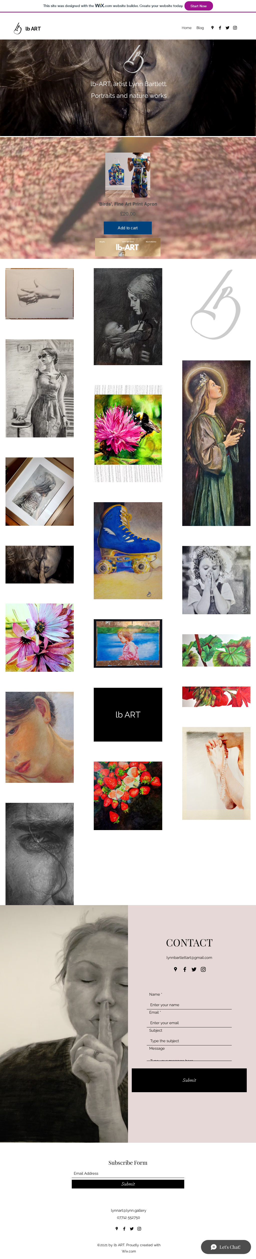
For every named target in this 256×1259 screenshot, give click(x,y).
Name (154, 994)
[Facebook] (220, 27)
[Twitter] (227, 27)
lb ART (33, 29)
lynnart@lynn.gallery (128, 1210)
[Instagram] (235, 27)
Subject (155, 1030)
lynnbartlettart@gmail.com (189, 957)
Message (157, 1048)
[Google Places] (212, 27)
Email (154, 1012)
